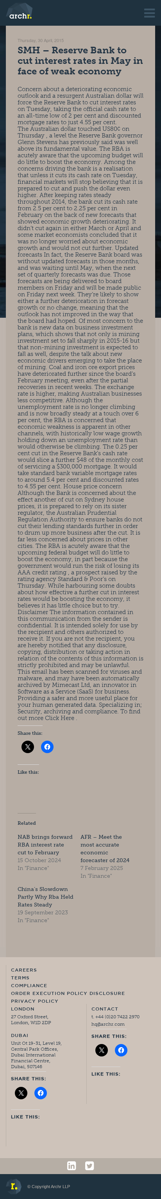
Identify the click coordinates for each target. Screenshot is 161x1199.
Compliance (29, 986)
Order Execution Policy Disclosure (68, 993)
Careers (24, 970)
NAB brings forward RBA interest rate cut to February (45, 845)
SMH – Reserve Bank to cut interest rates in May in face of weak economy (80, 60)
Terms (20, 978)
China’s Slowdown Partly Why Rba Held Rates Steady (45, 897)
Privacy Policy (35, 1001)
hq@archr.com (108, 1024)
